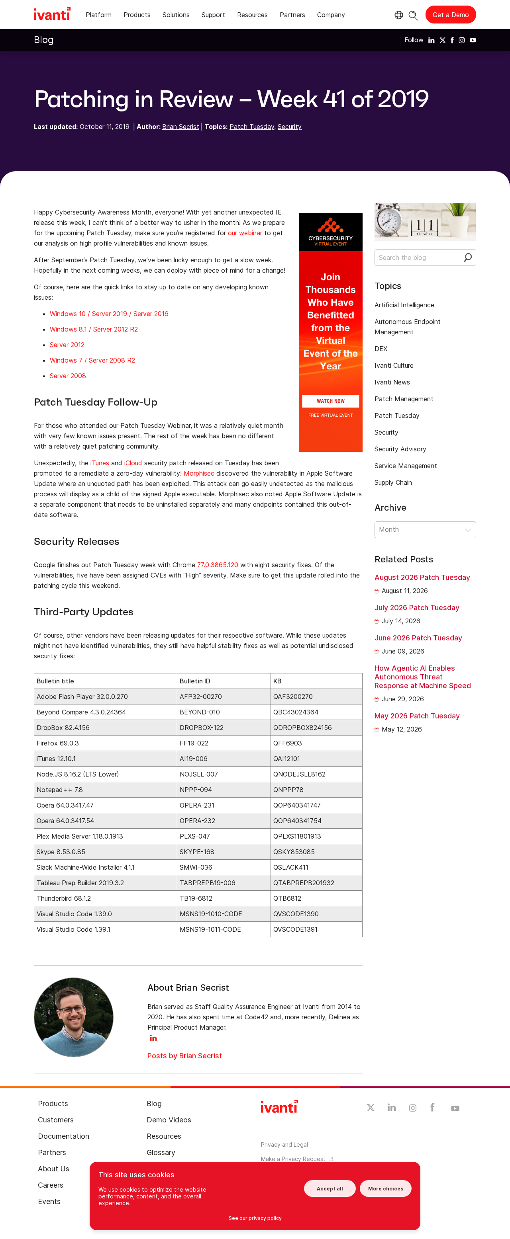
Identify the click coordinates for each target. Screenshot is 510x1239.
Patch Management (404, 399)
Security (290, 127)
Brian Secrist (180, 127)
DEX (381, 349)
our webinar (245, 233)
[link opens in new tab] (431, 40)
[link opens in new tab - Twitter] (371, 1109)
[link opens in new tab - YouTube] (455, 1109)
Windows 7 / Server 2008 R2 (92, 360)
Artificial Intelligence (404, 305)
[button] (425, 529)
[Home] (52, 15)
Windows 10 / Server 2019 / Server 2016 (109, 314)
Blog (44, 39)
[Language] (397, 15)
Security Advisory (400, 449)
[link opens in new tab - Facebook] (432, 1109)
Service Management (406, 466)
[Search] (413, 14)
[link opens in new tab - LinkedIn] (392, 1109)
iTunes (99, 463)
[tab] (99, 16)
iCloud (133, 463)
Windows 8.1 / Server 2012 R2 (94, 329)
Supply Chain (393, 482)
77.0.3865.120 (217, 565)
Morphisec (199, 473)
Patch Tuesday (252, 127)
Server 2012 (67, 345)
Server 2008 (68, 376)
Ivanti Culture (394, 365)
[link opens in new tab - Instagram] (413, 1109)
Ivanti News (392, 382)
